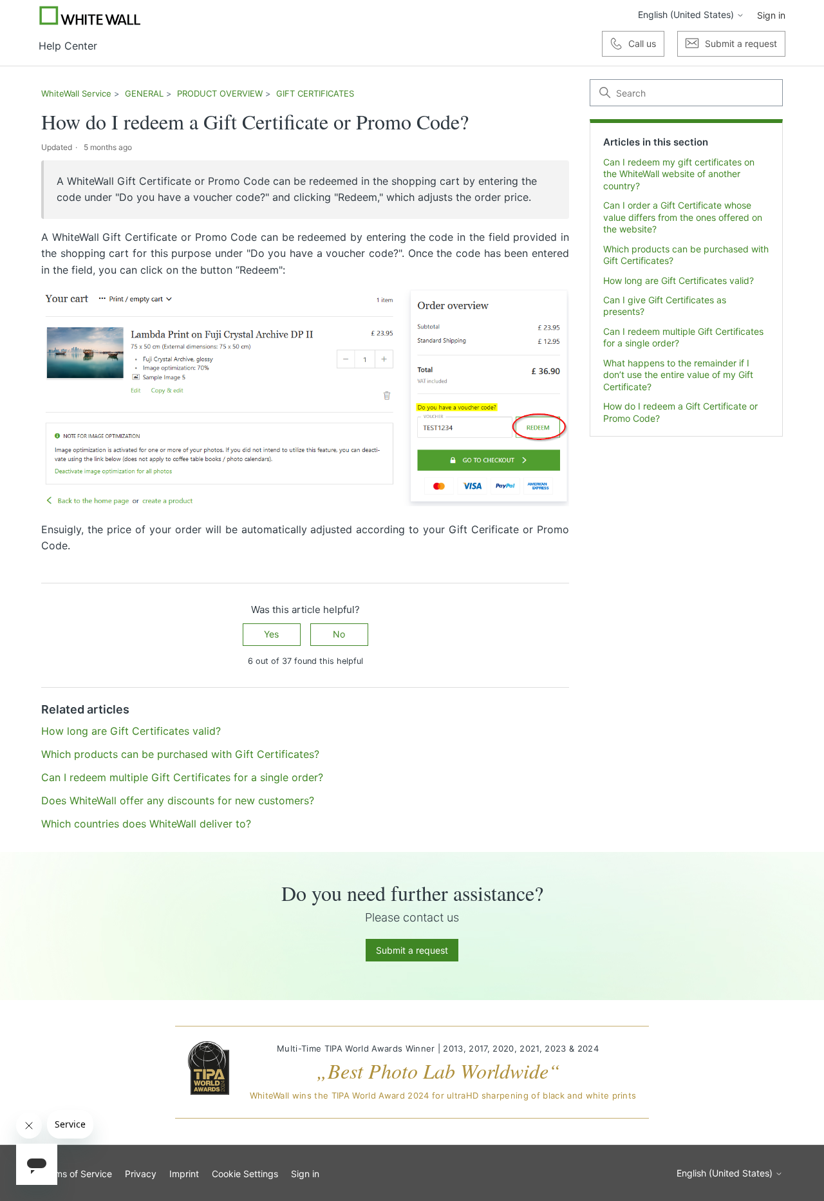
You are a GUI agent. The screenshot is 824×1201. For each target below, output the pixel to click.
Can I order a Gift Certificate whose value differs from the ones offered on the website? (682, 217)
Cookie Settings (245, 1173)
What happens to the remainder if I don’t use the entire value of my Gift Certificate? (678, 374)
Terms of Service (76, 1173)
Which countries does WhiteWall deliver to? (146, 823)
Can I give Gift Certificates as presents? (664, 305)
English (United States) (687, 15)
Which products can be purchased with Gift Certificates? (686, 254)
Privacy (140, 1173)
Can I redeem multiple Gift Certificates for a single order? (683, 337)
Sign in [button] (771, 15)
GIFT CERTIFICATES (315, 93)
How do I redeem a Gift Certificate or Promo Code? (680, 412)
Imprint (184, 1173)
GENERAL (144, 93)
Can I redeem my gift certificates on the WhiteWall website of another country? (678, 173)
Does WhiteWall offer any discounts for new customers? (177, 800)
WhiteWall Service (76, 93)
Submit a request (412, 950)
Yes (271, 634)
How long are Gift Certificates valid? (678, 280)
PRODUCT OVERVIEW (220, 93)
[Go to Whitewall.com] (90, 15)
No (339, 634)
